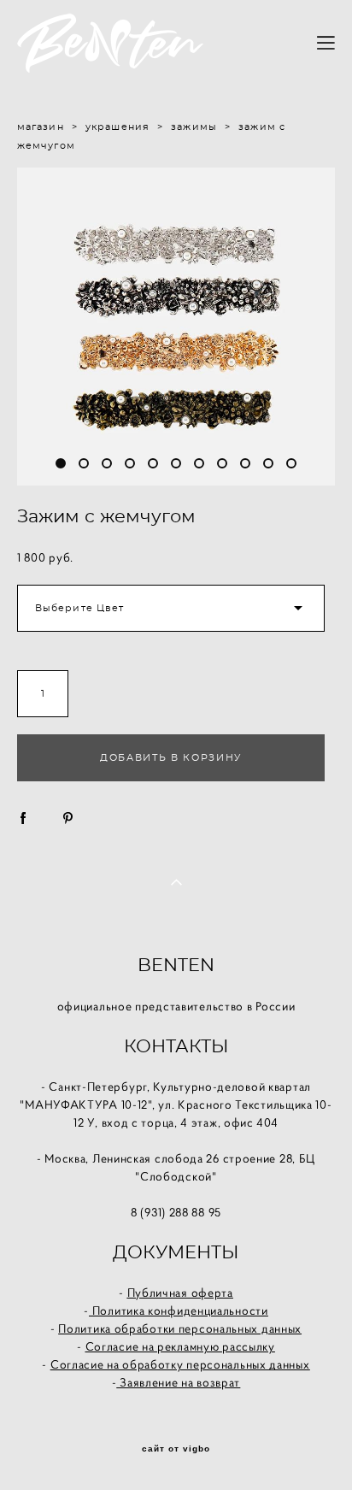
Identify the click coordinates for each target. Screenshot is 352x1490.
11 (291, 463)
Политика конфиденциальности (178, 1310)
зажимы (194, 127)
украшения (117, 127)
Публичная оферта (180, 1292)
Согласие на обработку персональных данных (180, 1364)
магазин (40, 127)
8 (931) (150, 1212)
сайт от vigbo (176, 1449)
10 (268, 463)
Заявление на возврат (178, 1382)
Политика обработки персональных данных (180, 1328)
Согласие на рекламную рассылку (180, 1346)
